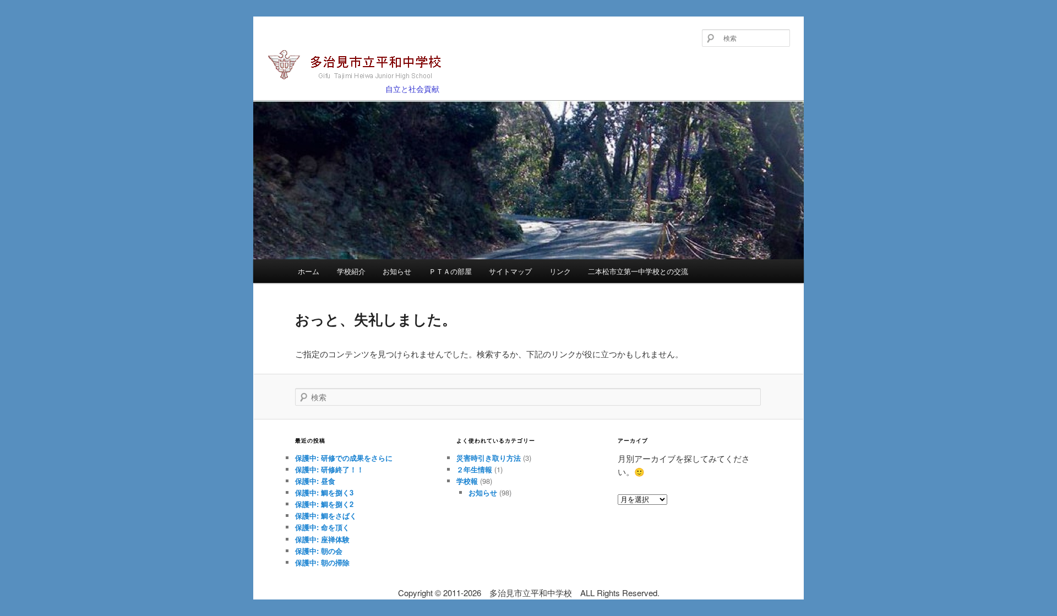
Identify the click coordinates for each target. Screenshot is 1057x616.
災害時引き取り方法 (488, 458)
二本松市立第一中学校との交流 (638, 271)
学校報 (467, 481)
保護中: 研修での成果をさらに (344, 458)
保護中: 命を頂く (322, 527)
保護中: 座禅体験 (322, 539)
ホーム (308, 271)
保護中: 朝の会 (318, 551)
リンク (560, 271)
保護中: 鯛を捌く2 (324, 504)
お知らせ (397, 271)
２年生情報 (474, 469)
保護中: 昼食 (315, 481)
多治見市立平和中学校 (337, 84)
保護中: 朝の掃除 (322, 562)
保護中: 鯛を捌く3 (324, 492)
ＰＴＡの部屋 (450, 271)
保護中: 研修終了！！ (329, 469)
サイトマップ (510, 271)
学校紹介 (351, 271)
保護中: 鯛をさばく (326, 515)
